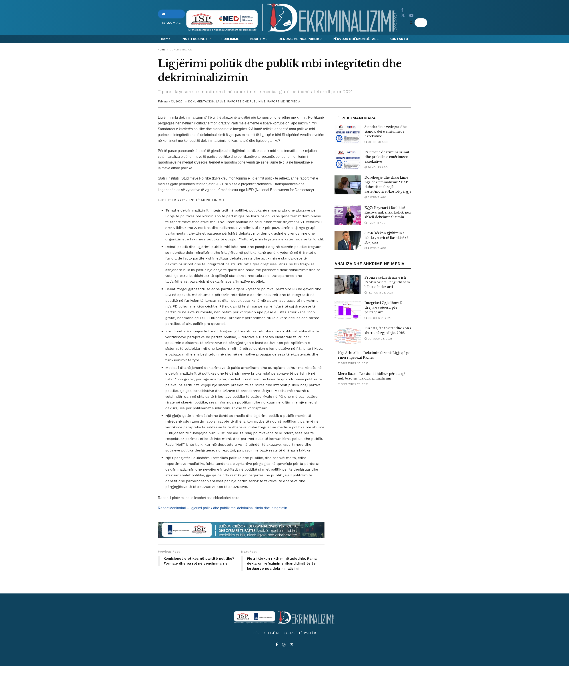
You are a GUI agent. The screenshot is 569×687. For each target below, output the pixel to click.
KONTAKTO (399, 39)
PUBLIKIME (230, 39)
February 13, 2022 (170, 101)
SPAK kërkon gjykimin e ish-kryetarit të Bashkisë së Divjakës (386, 237)
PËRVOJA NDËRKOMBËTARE (356, 39)
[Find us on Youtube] (411, 15)
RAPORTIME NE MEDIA (283, 101)
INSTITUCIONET (195, 39)
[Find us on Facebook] (402, 10)
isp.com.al (171, 14)
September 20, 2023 (354, 363)
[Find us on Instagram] (283, 644)
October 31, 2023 (379, 318)
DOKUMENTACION (181, 49)
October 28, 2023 (379, 338)
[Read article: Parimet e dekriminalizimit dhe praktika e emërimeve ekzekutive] (348, 159)
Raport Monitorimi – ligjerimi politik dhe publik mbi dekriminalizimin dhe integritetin (222, 508)
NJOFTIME (258, 39)
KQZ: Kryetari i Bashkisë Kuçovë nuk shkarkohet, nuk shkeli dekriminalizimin (388, 212)
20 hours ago (377, 142)
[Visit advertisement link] (241, 530)
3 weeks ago (376, 197)
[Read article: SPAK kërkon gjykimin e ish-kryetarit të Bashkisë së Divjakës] (348, 240)
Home (165, 39)
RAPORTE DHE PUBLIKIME (246, 101)
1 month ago (376, 222)
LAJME (221, 101)
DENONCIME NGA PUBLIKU (300, 39)
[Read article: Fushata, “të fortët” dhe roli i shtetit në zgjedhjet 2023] (348, 335)
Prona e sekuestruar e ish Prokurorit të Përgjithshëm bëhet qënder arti (387, 282)
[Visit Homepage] (293, 17)
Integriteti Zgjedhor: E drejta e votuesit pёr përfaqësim (383, 307)
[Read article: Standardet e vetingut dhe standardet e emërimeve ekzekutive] (348, 134)
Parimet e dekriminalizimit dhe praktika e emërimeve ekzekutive (387, 157)
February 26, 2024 (380, 292)
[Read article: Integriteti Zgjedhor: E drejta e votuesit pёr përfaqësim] (348, 310)
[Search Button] (412, 22)
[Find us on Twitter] (403, 15)
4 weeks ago (376, 248)
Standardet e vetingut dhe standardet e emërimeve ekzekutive (386, 131)
